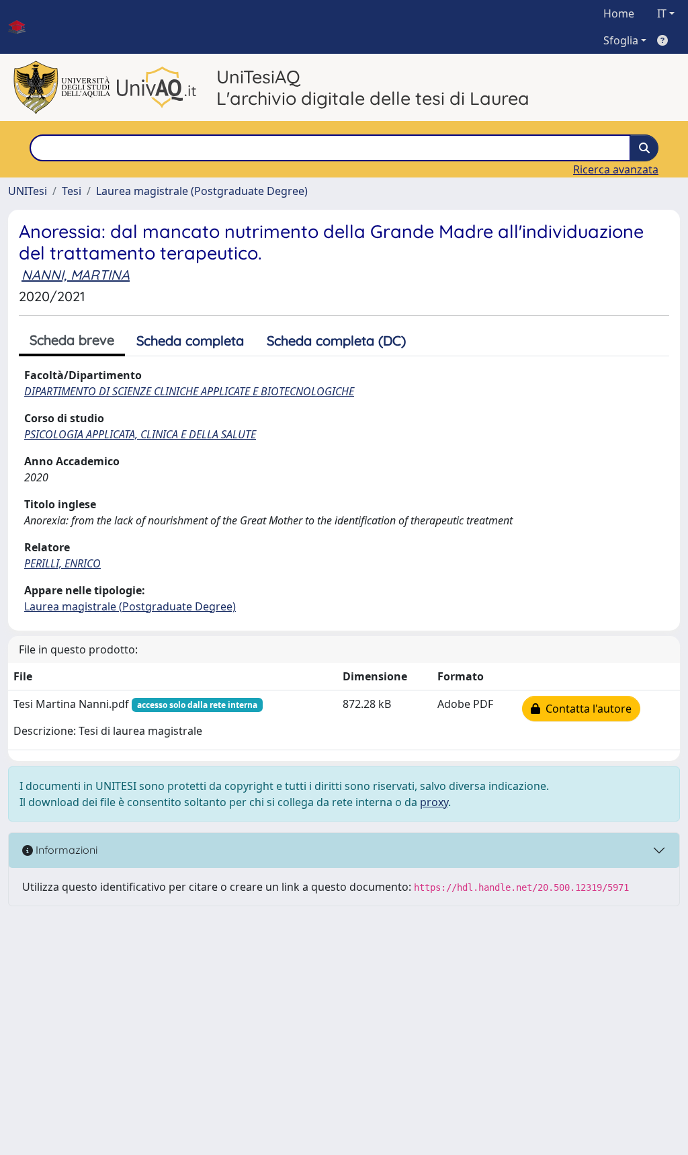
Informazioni (65, 850)
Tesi (71, 191)
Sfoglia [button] (620, 40)
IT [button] (661, 13)
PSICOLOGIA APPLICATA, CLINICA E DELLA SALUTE (140, 434)
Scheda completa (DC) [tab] (336, 340)
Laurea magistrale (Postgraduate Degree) (202, 191)
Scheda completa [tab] (190, 340)
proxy (434, 802)
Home (618, 13)
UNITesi (27, 191)
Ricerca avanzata (615, 169)
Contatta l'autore (586, 708)
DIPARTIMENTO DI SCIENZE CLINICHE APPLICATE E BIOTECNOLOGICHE (189, 391)
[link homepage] (22, 26)
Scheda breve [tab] (72, 339)
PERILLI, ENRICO (62, 563)
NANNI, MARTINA (76, 274)
